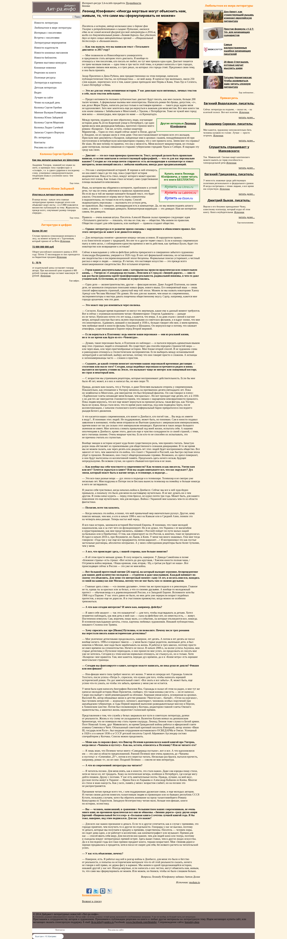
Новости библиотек (45, 57)
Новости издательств (46, 47)
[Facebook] (89, 891)
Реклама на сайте (44, 147)
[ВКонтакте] (103, 891)
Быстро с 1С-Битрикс (45, 936)
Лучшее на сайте (43, 97)
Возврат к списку (92, 901)
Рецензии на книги (45, 72)
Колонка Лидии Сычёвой (48, 127)
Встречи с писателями (46, 37)
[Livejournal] (109, 891)
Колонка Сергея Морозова (49, 122)
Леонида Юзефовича (183, 125)
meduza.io (194, 882)
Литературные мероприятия (50, 42)
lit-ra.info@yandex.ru (102, 922)
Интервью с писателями (48, 32)
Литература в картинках (48, 82)
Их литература (42, 137)
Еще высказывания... (246, 222)
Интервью (86, 6)
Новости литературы (46, 22)
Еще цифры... (74, 281)
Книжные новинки (45, 67)
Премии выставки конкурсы (50, 62)
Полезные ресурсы (44, 77)
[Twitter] (96, 891)
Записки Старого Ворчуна (49, 132)
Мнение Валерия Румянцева (50, 112)
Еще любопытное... (247, 92)
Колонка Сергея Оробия (48, 107)
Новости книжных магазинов (51, 52)
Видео (37, 92)
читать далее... (247, 117)
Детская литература (45, 87)
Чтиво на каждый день (47, 102)
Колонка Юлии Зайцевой (48, 117)
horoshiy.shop (192, 922)
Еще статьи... (75, 183)
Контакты (39, 142)
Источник (65, 241)
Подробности (133, 3)
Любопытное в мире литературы (52, 27)
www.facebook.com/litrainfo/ (141, 922)
